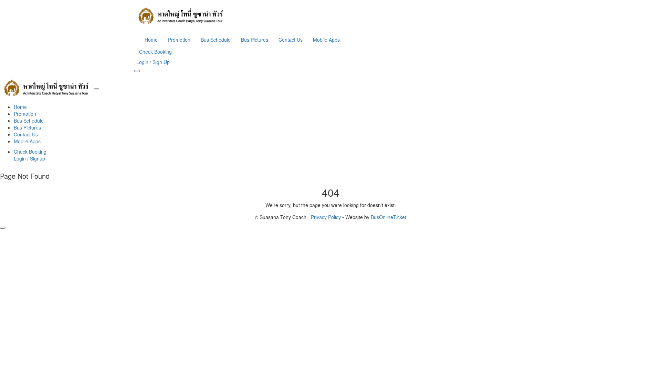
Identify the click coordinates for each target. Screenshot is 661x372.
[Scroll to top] (3, 228)
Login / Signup (29, 158)
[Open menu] (137, 71)
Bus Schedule (216, 39)
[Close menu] (96, 89)
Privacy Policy (326, 217)
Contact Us (291, 39)
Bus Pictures (254, 39)
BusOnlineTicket (388, 217)
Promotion (179, 39)
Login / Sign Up (153, 62)
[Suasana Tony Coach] (330, 15)
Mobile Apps (326, 39)
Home (151, 39)
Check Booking (155, 51)
